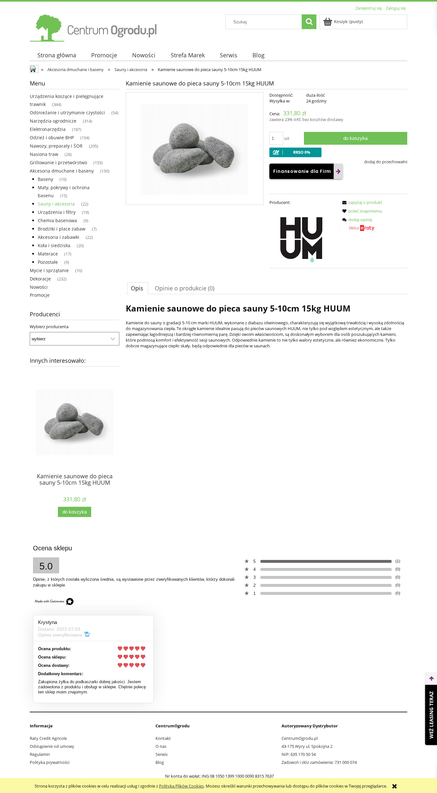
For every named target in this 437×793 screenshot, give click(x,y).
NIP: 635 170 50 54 (299, 754)
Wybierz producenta (49, 326)
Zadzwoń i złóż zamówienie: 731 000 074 (319, 762)
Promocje (40, 295)
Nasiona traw (44, 154)
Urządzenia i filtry (56, 212)
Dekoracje (40, 279)
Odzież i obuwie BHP (52, 137)
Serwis (161, 754)
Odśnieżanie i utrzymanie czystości (67, 112)
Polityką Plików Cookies (181, 786)
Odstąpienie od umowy (52, 746)
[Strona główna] (94, 27)
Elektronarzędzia (48, 129)
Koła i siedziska (54, 245)
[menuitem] (56, 55)
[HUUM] (302, 236)
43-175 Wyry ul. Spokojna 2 (307, 746)
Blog (159, 762)
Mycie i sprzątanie (49, 270)
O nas (160, 746)
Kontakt (163, 738)
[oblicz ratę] (361, 230)
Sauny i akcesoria (56, 204)
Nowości (39, 287)
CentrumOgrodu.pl (300, 738)
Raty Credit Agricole (48, 738)
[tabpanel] (266, 334)
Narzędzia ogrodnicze (53, 121)
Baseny (45, 179)
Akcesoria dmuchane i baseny (62, 171)
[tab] (138, 288)
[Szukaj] (309, 21)
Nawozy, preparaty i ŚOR (56, 146)
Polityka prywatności (49, 762)
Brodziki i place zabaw (61, 229)
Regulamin (40, 754)
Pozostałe (48, 262)
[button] (361, 202)
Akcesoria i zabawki (58, 237)
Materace (48, 254)
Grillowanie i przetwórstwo (58, 162)
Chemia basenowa (57, 220)
